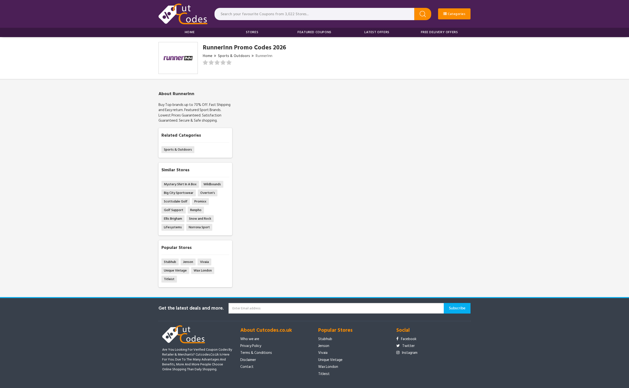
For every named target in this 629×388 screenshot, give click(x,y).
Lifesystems (173, 227)
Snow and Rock (200, 218)
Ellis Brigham (173, 218)
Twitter (408, 345)
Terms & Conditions (256, 352)
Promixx (200, 201)
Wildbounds (212, 184)
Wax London (203, 270)
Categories (456, 14)
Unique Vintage (175, 270)
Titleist (169, 279)
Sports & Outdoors (234, 56)
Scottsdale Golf (175, 201)
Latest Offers (376, 32)
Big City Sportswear (178, 193)
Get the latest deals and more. (191, 308)
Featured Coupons (314, 32)
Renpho (195, 210)
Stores (252, 32)
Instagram (409, 352)
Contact (247, 366)
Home (190, 32)
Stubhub (170, 262)
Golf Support (173, 210)
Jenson (188, 262)
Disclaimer (248, 359)
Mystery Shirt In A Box (180, 184)
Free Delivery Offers (439, 32)
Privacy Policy (250, 345)
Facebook (408, 339)
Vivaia (204, 262)
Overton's (207, 193)
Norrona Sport (199, 227)
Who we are (249, 339)
